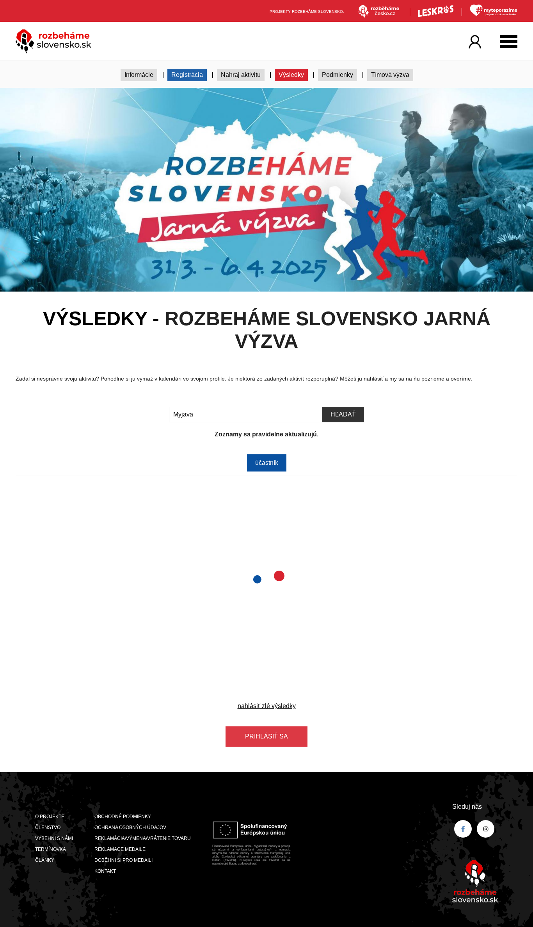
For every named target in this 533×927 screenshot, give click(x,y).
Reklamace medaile (120, 849)
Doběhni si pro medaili (123, 860)
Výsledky (291, 74)
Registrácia (187, 74)
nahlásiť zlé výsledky (267, 706)
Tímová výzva (390, 74)
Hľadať (343, 414)
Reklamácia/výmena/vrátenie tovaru (142, 838)
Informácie (138, 74)
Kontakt (105, 871)
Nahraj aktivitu (241, 74)
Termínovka (50, 849)
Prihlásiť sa (266, 736)
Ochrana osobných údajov (130, 827)
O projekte (49, 816)
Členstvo (47, 827)
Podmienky (337, 74)
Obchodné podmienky (122, 816)
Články (44, 860)
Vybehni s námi (54, 838)
